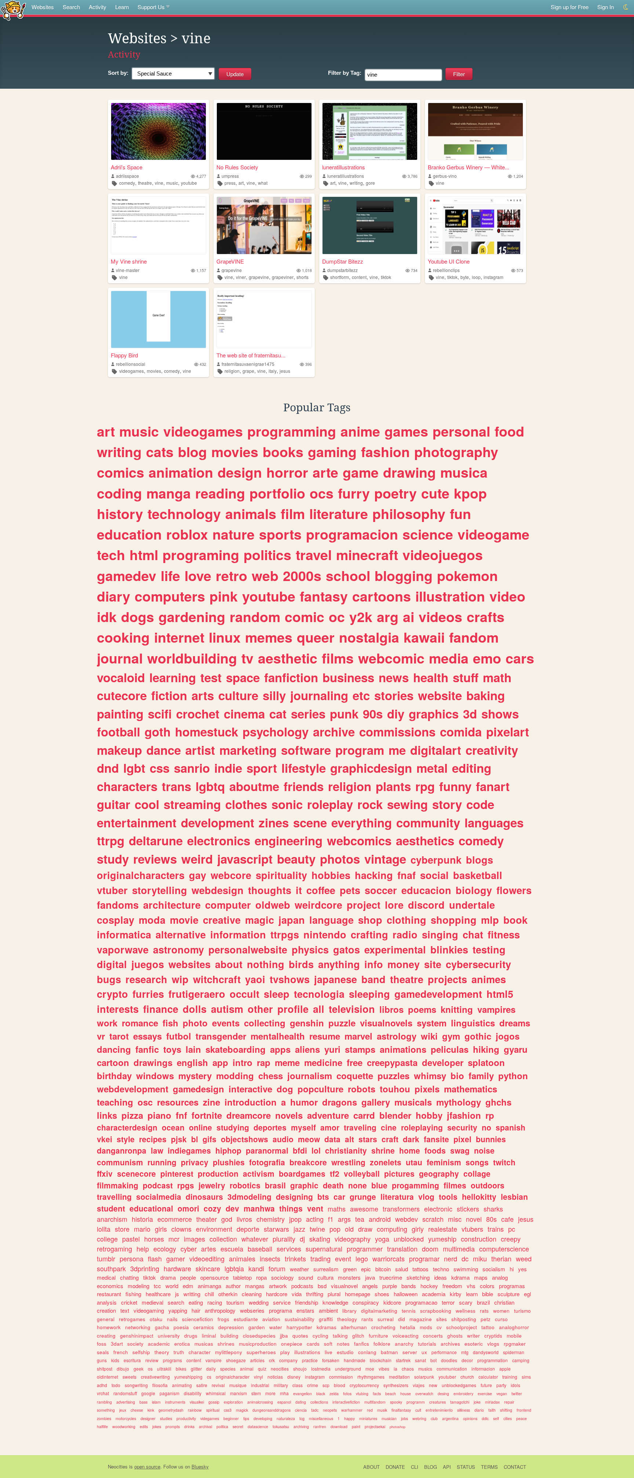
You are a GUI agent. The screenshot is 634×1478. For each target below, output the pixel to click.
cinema (244, 713)
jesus (285, 371)
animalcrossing (260, 1402)
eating (196, 1302)
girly (418, 1228)
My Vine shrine (129, 261)
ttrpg (110, 840)
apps (280, 1049)
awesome (364, 1208)
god (226, 1219)
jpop (295, 1219)
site (432, 964)
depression (231, 1327)
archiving (301, 1426)
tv (247, 658)
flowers (514, 890)
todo (116, 1385)
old (349, 1228)
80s (491, 1219)
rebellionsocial (130, 364)
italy (273, 371)
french (120, 1352)
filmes (455, 1185)
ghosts (455, 1335)
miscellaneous (321, 1418)
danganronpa (121, 1150)
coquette (354, 1075)
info (373, 964)
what (262, 183)
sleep (276, 994)
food (509, 431)
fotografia (267, 1162)
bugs (109, 979)
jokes (156, 1426)
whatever (254, 1238)
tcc (157, 1286)
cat (278, 713)
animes (488, 979)
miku (480, 1258)
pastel (131, 1238)
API (447, 1466)
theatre (145, 183)
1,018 (307, 270)
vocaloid (121, 677)
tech (111, 555)
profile (293, 1009)
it (299, 890)
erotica (182, 1343)
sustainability (299, 1319)
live (328, 1352)
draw (365, 1228)
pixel (462, 1138)
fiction (169, 695)
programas (512, 1286)
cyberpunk (436, 860)
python (513, 1075)
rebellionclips (446, 270)
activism (258, 1173)
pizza (132, 1115)
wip (180, 979)
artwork (278, 1286)
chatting (129, 1277)
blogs (479, 860)
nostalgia (369, 637)
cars (520, 658)
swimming (465, 1269)
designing (294, 1196)
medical (106, 1277)
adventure (328, 1115)
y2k (360, 616)
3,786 (413, 176)
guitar (113, 804)
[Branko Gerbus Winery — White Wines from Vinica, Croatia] (475, 131)
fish (170, 1022)
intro (242, 1062)
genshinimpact (136, 1335)
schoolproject (461, 1327)
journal (120, 658)
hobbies (330, 875)
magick (242, 1410)
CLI (414, 1466)
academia (433, 1294)
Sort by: (118, 73)
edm (188, 1286)
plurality (284, 1238)
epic (366, 1269)
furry (354, 493)
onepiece (291, 1343)
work (107, 1022)
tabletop (242, 1277)
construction (478, 1238)
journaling (319, 695)
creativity (492, 749)
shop (370, 920)
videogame (493, 534)
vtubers (472, 1228)
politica (222, 1426)
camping (520, 1360)
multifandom (375, 1402)
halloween (406, 1294)
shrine (383, 1150)
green (350, 1269)
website (440, 695)
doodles (449, 1360)
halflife (102, 1426)
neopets (330, 1410)
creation (106, 1310)
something (106, 1410)
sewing (407, 804)
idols (515, 1385)
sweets (129, 1377)
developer (442, 1062)
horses (154, 1238)
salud (401, 1269)
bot (433, 1360)
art (241, 183)
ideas (440, 1277)
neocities (280, 1368)
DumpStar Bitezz (342, 261)
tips (246, 1418)
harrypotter (299, 1327)
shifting (506, 1410)
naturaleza (286, 1418)
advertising (125, 1402)
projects (447, 979)
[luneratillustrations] (370, 131)
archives (450, 1343)
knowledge (335, 1302)
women (501, 1310)
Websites (43, 7)
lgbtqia (234, 1268)
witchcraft (217, 979)
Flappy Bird (124, 355)
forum (277, 1268)
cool (147, 804)
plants (393, 786)
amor (329, 1127)
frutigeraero (196, 994)
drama (168, 1277)
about (229, 964)
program (359, 749)
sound (305, 1277)
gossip (213, 1402)
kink (150, 1410)
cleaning (252, 1294)
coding (119, 493)
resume (324, 1036)
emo (487, 658)
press (230, 183)
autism (227, 1009)
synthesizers (395, 1385)
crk (272, 1360)
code (480, 804)
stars (367, 1138)
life (170, 575)
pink (223, 596)
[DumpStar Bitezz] (370, 225)
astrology (396, 1036)
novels (289, 1115)
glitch (358, 1335)
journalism (309, 1075)
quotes (300, 1335)
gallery (375, 1102)
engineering (289, 840)
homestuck (206, 731)
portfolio (277, 493)
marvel (358, 1036)
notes (343, 1343)
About (371, 1466)
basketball (477, 875)
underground (348, 1368)
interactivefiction (346, 1402)
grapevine (232, 270)
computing (392, 1228)
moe (369, 1368)
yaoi (255, 979)
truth (179, 1352)
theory (161, 1352)
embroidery (463, 1393)
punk (344, 713)
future (486, 1385)
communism (120, 1162)
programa (280, 1310)
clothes (246, 804)
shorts (302, 277)
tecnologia (319, 994)
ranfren (319, 1426)
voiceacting (406, 1335)
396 (308, 364)
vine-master (127, 270)
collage (477, 1173)
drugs (190, 1335)
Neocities (118, 1466)
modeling (138, 1286)
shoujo (300, 1368)
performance (444, 1352)
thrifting (314, 1294)
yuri (332, 1049)
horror (287, 472)
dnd (108, 767)
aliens (307, 1049)
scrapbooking (435, 1310)
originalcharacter (232, 1377)
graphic (304, 1185)
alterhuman (354, 1327)
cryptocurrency (364, 1385)
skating (319, 1238)
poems (422, 1009)
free (354, 1062)
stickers (468, 1208)
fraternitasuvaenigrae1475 (248, 364)
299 (308, 176)
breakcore (308, 1162)
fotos (347, 1393)
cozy (212, 1208)
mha (284, 1393)
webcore (231, 875)
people (188, 1277)
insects (270, 1258)
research (146, 979)
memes (268, 637)
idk (107, 616)
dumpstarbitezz (342, 270)
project (363, 905)
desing (443, 1393)
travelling (114, 1196)
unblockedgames (459, 1385)
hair (196, 1310)
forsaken (330, 1360)
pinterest (176, 1173)
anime (360, 431)
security (462, 1127)
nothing (265, 964)
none (357, 1185)
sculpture (509, 1294)
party (501, 1385)
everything (361, 822)
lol (316, 1150)
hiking (486, 1049)
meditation (399, 1377)
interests (118, 1009)
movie (184, 920)
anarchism (112, 1219)
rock (370, 804)
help (142, 1248)
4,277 (201, 176)
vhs (471, 1286)
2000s (302, 575)
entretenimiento (439, 1410)
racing (214, 1302)
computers (170, 596)
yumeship (442, 1238)
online (200, 1127)
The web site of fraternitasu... (250, 355)
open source (147, 1466)
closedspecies (259, 1335)
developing (263, 1418)
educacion (426, 890)
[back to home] (13, 10)
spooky (396, 1402)
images (194, 1238)
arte (325, 472)
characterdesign (127, 1127)
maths (337, 1208)
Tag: (344, 73)
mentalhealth (278, 1036)
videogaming (149, 1310)
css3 (228, 1410)
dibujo (123, 1368)
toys (172, 1049)
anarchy (404, 1343)
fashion (385, 452)
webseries (252, 1310)
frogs (223, 1319)
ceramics (203, 1327)
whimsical (216, 1393)
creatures (437, 1402)
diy (395, 713)
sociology (282, 1277)
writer (473, 1335)
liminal (209, 1335)
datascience (258, 1426)
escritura (132, 1360)
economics (110, 1286)
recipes (153, 1138)
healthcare (158, 1294)
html (144, 555)
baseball (260, 1248)
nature (233, 534)
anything (339, 964)
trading (320, 1258)
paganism (169, 1393)
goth (158, 731)
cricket (129, 1302)
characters (127, 786)
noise (484, 1150)
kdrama (460, 1277)
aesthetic (287, 658)
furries (148, 994)
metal (432, 767)
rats (484, 1310)
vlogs (493, 1343)
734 (414, 270)
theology (347, 1319)
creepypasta (392, 1062)
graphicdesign (371, 767)
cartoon (113, 1062)
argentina (450, 1418)
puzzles (393, 1075)
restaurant (109, 1294)
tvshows (290, 979)
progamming (415, 1185)
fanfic (147, 1049)
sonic (287, 804)
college (107, 1238)
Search (71, 7)
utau (414, 1162)
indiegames (189, 1150)
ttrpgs (284, 934)
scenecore (136, 1173)
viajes (419, 1385)
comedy (127, 183)
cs (209, 1377)
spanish (510, 1127)
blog (192, 452)
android (380, 1219)
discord (426, 905)
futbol (178, 1036)
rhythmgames (371, 1377)
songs (477, 1162)
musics (425, 1368)
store (122, 1228)
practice (310, 1360)
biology (474, 890)
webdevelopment (132, 1088)
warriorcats (388, 1258)
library (349, 1310)
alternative (181, 934)
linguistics (473, 1022)
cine (389, 1127)
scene (310, 822)
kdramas (326, 1327)
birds (301, 964)
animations (403, 1049)
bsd (322, 1286)
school (348, 575)
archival (205, 1426)
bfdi (300, 1150)
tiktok (386, 277)
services (289, 1248)
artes (208, 1248)
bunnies (491, 1138)
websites (189, 964)
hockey (429, 1286)
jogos (508, 1036)
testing (489, 949)
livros (244, 1219)
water (275, 1327)
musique (238, 1385)
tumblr (106, 1258)
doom (430, 1248)
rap (263, 1062)
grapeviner (283, 277)
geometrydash (170, 1410)
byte (464, 277)
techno (441, 1269)
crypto (112, 994)
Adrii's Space (126, 167)
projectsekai (375, 1426)
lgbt (134, 767)
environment (214, 1228)
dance (163, 749)
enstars (305, 1310)
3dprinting (144, 1268)
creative (222, 920)
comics (120, 472)
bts (323, 1196)
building (229, 1335)
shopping (454, 920)
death (333, 1185)
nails (172, 1319)
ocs (322, 493)
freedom (452, 1286)
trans (176, 786)
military (281, 1385)
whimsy (430, 1075)
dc (465, 1258)
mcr (173, 1238)
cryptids (493, 1335)
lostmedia (321, 1368)
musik (382, 1410)
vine (159, 183)
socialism (493, 1269)
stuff (465, 677)
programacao (421, 1302)
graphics (434, 713)
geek (138, 1368)
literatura (397, 1196)
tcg (302, 1418)
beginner (231, 1418)
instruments (175, 1402)
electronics (218, 840)
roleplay (330, 804)
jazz (299, 1228)
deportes (270, 1127)
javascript (245, 858)
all (318, 1009)
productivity (186, 1418)
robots (361, 1088)
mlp (490, 920)
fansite (436, 1138)
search (176, 1302)
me (397, 749)
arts (203, 695)
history (120, 513)
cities (507, 1418)
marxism (238, 1393)
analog (500, 1277)
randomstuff (125, 1393)
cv (439, 1327)
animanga (209, 1286)
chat (473, 934)
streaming (192, 804)
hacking (374, 875)
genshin (307, 1022)
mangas (255, 1286)
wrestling (348, 1162)
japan (291, 920)
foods (435, 1150)
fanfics (361, 1343)
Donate (395, 1466)
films (338, 658)
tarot (119, 1036)
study (113, 858)
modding (235, 1075)
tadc (314, 1410)
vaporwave (123, 949)
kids (115, 1360)
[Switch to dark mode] (626, 7)
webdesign (218, 890)
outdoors (487, 1185)
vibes (384, 1368)
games (406, 431)
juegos (147, 964)
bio (457, 1075)
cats (160, 452)
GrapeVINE (230, 261)
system (432, 1022)
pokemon (467, 575)
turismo (522, 1310)
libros (391, 1009)
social (434, 875)
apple (505, 1368)
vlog (426, 1196)
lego (362, 1258)
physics (310, 949)
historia (142, 1219)
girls (161, 1228)
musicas (203, 1343)
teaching (115, 1102)
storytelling (159, 890)
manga (168, 493)
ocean (173, 1127)
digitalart (435, 749)
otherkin (227, 1294)
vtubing (362, 1393)
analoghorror (514, 1327)
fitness (504, 934)
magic (259, 920)
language (331, 920)
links (107, 1115)
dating (300, 1402)
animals (250, 513)
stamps (360, 1049)
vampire (213, 1360)
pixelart (507, 731)
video (507, 596)
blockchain (380, 1360)
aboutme (254, 786)
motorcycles (126, 1418)
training (509, 1377)
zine (211, 1102)
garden (256, 1327)
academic (159, 1343)
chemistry (270, 1219)
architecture (172, 905)
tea (359, 1219)
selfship (141, 1352)
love (198, 575)
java (370, 1277)
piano (159, 1115)
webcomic (391, 658)
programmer (365, 1248)
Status (466, 1466)
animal (247, 1368)
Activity (97, 7)
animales (242, 1258)
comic (304, 616)
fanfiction (291, 677)
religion (232, 371)
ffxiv (105, 1173)
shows (500, 713)
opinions (470, 1418)
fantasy (324, 596)
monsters (349, 1277)
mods (426, 1327)
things (291, 1208)
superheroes (261, 1352)
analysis (107, 1302)
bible (487, 1294)
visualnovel (344, 1286)
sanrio (192, 767)
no (486, 1127)
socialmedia (158, 1196)
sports (280, 534)
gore (370, 183)
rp (489, 1115)
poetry (395, 493)
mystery (195, 1075)
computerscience (504, 1248)
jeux (122, 1410)
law (157, 1150)
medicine (323, 1062)
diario (479, 1410)
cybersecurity (478, 964)
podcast (158, 1185)
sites (441, 1319)
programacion (352, 534)
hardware (177, 1268)
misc (455, 1219)
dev (232, 1208)
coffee (320, 890)
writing (356, 183)
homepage (357, 1294)
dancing (114, 1049)
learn (472, 1294)
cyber (189, 1248)
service (282, 1302)
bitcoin (383, 1269)
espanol (284, 1402)
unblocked (409, 1238)
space (243, 677)
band (373, 979)
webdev (406, 1219)
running (161, 1162)
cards (313, 1343)
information (238, 934)
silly (274, 695)
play (285, 1352)
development (217, 822)
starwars (276, 1228)
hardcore (276, 1294)
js (177, 1294)
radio (405, 934)
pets (350, 890)
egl (527, 1294)
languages (494, 822)
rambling (104, 1402)
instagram (493, 277)
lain (193, 1049)
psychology (276, 731)
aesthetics (425, 840)
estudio (345, 1352)
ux (424, 1352)
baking (485, 695)
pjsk (179, 1138)
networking (137, 1327)
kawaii (424, 637)
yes (522, 1269)
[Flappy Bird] (158, 319)
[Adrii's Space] (158, 131)
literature (338, 513)
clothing (406, 920)
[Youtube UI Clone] (475, 225)
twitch (504, 1162)
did (401, 1319)
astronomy (178, 949)
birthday (114, 1075)
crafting (369, 934)
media (449, 658)
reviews (155, 858)
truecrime (390, 1277)
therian (501, 1258)
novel (474, 1219)
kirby (456, 1294)
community (428, 822)
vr (101, 1036)
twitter (516, 1393)
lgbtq (210, 786)
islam (156, 1402)
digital (112, 964)
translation (402, 1248)
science (427, 534)
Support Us (151, 7)
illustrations (307, 1352)
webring (419, 1418)
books (283, 452)
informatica (124, 934)
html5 (500, 994)
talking (340, 1335)
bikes (181, 1368)
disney (293, 1377)
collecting (264, 1022)
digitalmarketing (379, 1310)
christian (504, 1302)
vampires (496, 1009)
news (394, 677)
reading (220, 493)
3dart (117, 1343)
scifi (160, 713)
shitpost (104, 1368)
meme (287, 1062)
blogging (404, 575)
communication (452, 1368)
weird (197, 858)
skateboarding (235, 1049)
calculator (488, 1377)
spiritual (212, 1410)
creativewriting (155, 1377)
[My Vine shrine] (158, 225)
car (339, 1196)
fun (460, 513)
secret (238, 1426)
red (370, 1410)
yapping (177, 1310)
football (118, 731)
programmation (492, 1360)
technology (184, 513)
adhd (102, 1385)
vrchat (103, 1393)
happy (349, 1418)
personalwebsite (247, 949)
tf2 (334, 1173)
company (288, 1360)
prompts (172, 1426)
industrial (260, 1385)
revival (218, 1385)
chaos (408, 1368)
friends (304, 786)
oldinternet (107, 1377)
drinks (189, 1426)
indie (228, 767)
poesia (181, 1327)
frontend (524, 1410)
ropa (261, 1277)
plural (334, 1294)
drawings (153, 1062)
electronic (438, 1208)
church (467, 1377)
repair (509, 1402)
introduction (251, 1102)
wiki (429, 1036)
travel (314, 555)
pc (511, 1228)
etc (361, 695)
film (293, 513)
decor (467, 1360)
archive (334, 731)
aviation (271, 1319)
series (308, 713)
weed (524, 1258)
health (430, 677)
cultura (325, 1277)
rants (367, 1319)
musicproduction (258, 1343)
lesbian (514, 1196)
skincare (208, 1268)
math (497, 677)
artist (200, 749)
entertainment (136, 822)
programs (172, 1360)
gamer (175, 1258)
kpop (470, 493)
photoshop (397, 1426)
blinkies (449, 949)
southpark (111, 1268)
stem (256, 1393)
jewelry (211, 1185)
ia (395, 1368)
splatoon (486, 1062)
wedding (259, 1302)
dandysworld (486, 1352)
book (515, 920)
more (270, 1393)
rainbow (195, 1410)
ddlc (485, 1418)
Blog (430, 1466)
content (359, 277)
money (403, 964)
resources (177, 1102)
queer (316, 637)
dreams (514, 1022)
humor (304, 1102)
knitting (457, 1009)
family (481, 1075)
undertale (472, 905)
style (126, 1138)
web (265, 575)
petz (486, 1319)
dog (285, 1088)
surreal (386, 1319)
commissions (397, 731)
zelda (334, 1393)
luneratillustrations (343, 167)
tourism (235, 1302)
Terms (489, 1466)
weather (299, 1269)
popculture (320, 1088)
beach (390, 1393)
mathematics (470, 1088)
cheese (137, 1410)
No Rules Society (237, 167)
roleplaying (422, 1127)
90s (373, 713)
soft (328, 1343)
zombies (104, 1418)
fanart (493, 786)
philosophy (408, 513)
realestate (442, 1228)
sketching (418, 1277)
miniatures (368, 1418)
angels (370, 1286)
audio (283, 1138)
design (240, 472)
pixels (427, 1088)
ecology (164, 1248)
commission (341, 1377)
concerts (433, 1335)
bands (408, 1286)
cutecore (122, 695)
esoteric (473, 1343)
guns (102, 1360)
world (171, 1286)
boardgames (302, 1173)
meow (309, 1138)
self (496, 1418)
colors (487, 1286)
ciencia (301, 1410)
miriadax (492, 1402)
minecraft (367, 555)
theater (206, 1219)
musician (389, 1418)
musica (464, 472)
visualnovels (386, 1022)
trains (496, 1228)
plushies (229, 1162)
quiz (262, 1368)
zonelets (385, 1162)
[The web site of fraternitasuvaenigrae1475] (264, 319)
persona (131, 1258)
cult (418, 1410)
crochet (197, 713)
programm (416, 1402)
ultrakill (164, 1368)
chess (270, 1075)
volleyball (362, 1173)
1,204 (518, 176)
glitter (196, 1368)
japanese (335, 979)
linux (225, 637)
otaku (156, 1319)
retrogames (132, 1319)
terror (448, 1302)
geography (439, 1173)
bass (143, 1402)
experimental (395, 949)
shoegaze (236, 1360)
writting (191, 1294)
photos (340, 858)
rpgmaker (515, 1343)
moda (152, 920)
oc (337, 616)
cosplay (115, 920)
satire (201, 1385)
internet (179, 637)
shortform (339, 277)
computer (228, 905)
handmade (354, 1360)
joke (477, 1402)
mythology (458, 1102)
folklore (382, 1343)
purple (389, 1286)
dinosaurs (204, 1196)
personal (461, 431)
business (348, 677)
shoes (382, 1294)
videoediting (207, 1258)
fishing (133, 1294)
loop (476, 277)
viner (241, 277)
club (434, 1418)
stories (393, 695)
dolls (195, 1009)
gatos (346, 949)
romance (140, 1022)
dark (411, 1138)
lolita (103, 1228)
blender (395, 1115)
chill (209, 1294)
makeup (119, 749)
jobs (404, 1418)
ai (408, 616)
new (433, 1385)
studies (166, 1418)
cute (435, 493)
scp (326, 1385)
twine (317, 1228)
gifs (209, 1138)
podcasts (302, 1286)
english (192, 1062)
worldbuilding (192, 658)
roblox (187, 534)
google (148, 1393)
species (228, 1368)
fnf (181, 1115)
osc (145, 1102)
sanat (420, 1360)
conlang (367, 1352)
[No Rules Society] (264, 131)
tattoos (420, 1269)
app (220, 1062)
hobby (429, 1115)
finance (160, 1009)
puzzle (342, 1022)
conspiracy (366, 1302)
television (352, 1009)
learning (172, 677)
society (135, 1343)
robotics (245, 1185)
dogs (137, 616)
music (172, 183)
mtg (465, 1352)
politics (267, 555)
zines (274, 822)
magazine (420, 1319)
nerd (450, 1258)
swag (460, 1150)
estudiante (246, 1319)
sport (262, 767)
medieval (152, 1302)
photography (456, 452)
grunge (363, 1196)
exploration (233, 1402)
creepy (511, 1238)
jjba (284, 1335)
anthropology (220, 1310)
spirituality (281, 875)
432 (203, 364)
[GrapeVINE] (264, 225)
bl (194, 1138)
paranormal (267, 1150)
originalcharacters (141, 875)
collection (223, 1238)
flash (155, 1258)
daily (211, 1368)
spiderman (513, 1352)
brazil (483, 1302)
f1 (331, 1219)
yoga (382, 1238)
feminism (444, 1162)
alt (349, 1138)
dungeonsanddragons (271, 1410)
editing (471, 767)
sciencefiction (197, 1319)
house (405, 1393)
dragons (339, 1102)
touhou (395, 1088)
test (211, 677)
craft (390, 1138)
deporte (248, 1228)
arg (387, 616)
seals (103, 1352)
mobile (514, 1335)
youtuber (447, 1377)
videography (353, 1238)
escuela (232, 1248)
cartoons (381, 596)
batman (389, 1352)
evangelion (302, 1393)
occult (244, 994)
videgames (209, 1418)
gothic (477, 1036)
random (255, 616)
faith (492, 1410)
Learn (122, 7)
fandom (474, 637)
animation (181, 472)
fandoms (118, 905)
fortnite (207, 1115)
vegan (501, 1393)
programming (291, 431)
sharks (493, 1208)
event (343, 1258)
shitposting (463, 1319)
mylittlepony (228, 1352)
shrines (226, 1343)
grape (248, 371)
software (306, 749)
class (297, 1385)
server (409, 1352)
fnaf (406, 875)
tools (448, 1196)
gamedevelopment (438, 994)
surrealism (326, 1269)
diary (113, 596)
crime (312, 1385)
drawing (409, 472)
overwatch (424, 1393)
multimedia (459, 1248)
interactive (250, 1088)
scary (466, 1302)
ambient (328, 1310)
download (339, 1426)
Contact (515, 1466)
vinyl (258, 1377)
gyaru (516, 1049)
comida (461, 731)
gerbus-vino (445, 176)
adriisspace (127, 176)
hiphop (228, 1150)
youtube (189, 183)
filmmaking (117, 1185)
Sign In (605, 7)
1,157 (201, 270)
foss (101, 1343)
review (151, 1360)
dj (302, 1238)
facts (377, 1393)
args (344, 1219)
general (105, 1319)
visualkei (197, 1402)
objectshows (244, 1138)
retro (231, 575)
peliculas (450, 1049)
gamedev (126, 575)
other (260, 1009)
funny (455, 786)
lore (394, 905)
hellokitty (479, 1196)
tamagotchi (459, 1402)
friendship (306, 1302)
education (129, 534)
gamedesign (198, 1088)
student (111, 1208)
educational (151, 1208)
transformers (401, 1208)
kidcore (392, 1302)
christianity (346, 1150)
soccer (381, 890)
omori (188, 1208)
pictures (399, 1173)
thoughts (269, 890)
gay (197, 875)
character (200, 1352)
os (150, 1368)
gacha (162, 1327)
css (160, 767)
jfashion (464, 1115)
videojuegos (442, 555)
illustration (450, 596)
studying (232, 1127)
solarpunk (424, 1377)
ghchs (498, 1102)
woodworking (123, 1426)
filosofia (160, 1385)
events (226, 1022)
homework (109, 1327)
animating (182, 1385)
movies (154, 371)
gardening (191, 616)
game (361, 472)
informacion (483, 1368)
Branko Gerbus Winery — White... (468, 167)
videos (440, 616)
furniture (378, 1335)
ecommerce (174, 1219)
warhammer (351, 1410)
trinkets (295, 1258)
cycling (320, 1335)
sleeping (369, 994)
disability (192, 1393)
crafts (485, 616)
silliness (463, 1410)
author (233, 1286)
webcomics (359, 840)
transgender (221, 1036)
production (218, 1173)
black (320, 1393)
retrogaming (114, 1248)
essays (147, 1036)
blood (339, 1385)
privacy (194, 1162)
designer (148, 1418)
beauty (296, 858)
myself (303, 1127)
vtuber (112, 890)
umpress (230, 176)
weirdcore (318, 905)
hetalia (407, 1327)
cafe (507, 1219)
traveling (360, 1127)
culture (238, 695)
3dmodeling (249, 1196)
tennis (409, 1310)
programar (424, 1258)
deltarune (156, 840)
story (447, 804)
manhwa (259, 1208)
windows (155, 1075)
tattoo (488, 1327)
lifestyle (303, 767)
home (409, 1150)
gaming (332, 452)
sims (526, 1377)
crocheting (383, 1327)
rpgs (185, 1185)
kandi (256, 1268)
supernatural (324, 1248)
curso (501, 1319)
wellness (466, 1310)
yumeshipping (188, 1377)
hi (512, 1269)
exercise (485, 1393)
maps (481, 1277)
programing (201, 555)
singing (440, 934)
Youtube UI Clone (449, 261)
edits (144, 1426)
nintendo (324, 934)
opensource (214, 1277)
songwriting (136, 1385)
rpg (425, 786)
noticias (275, 1377)
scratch (433, 1219)
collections (319, 1402)
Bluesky (200, 1466)
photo (195, 1022)
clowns (181, 1228)
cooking (123, 637)
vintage (385, 858)
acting (315, 1219)
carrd (364, 1115)
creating (106, 1335)
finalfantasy (401, 1410)
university (169, 1335)
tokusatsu (281, 1426)
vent (315, 1208)
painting (120, 713)
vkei (104, 1138)
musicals (413, 1102)
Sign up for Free (570, 7)
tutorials (427, 1343)
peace (521, 1418)
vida (297, 1294)
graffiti (326, 1319)
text (124, 1310)
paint (356, 1426)
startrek (403, 1360)
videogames (131, 371)
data (332, 1138)
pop (334, 1228)
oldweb (272, 905)
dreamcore (248, 1115)
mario (142, 1228)
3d (470, 713)
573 (520, 270)
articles (257, 1360)
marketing (248, 749)
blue (379, 1185)
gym (451, 1036)
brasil (275, 1185)
